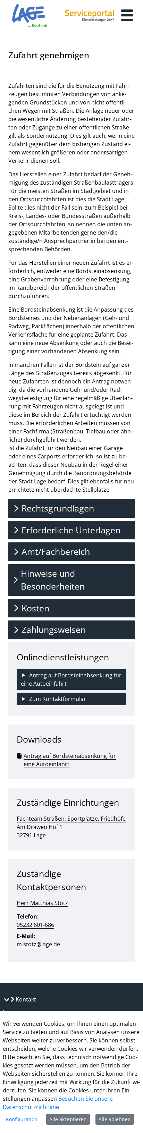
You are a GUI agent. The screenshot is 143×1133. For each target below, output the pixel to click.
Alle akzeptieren (68, 1119)
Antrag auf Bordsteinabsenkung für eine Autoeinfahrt (70, 760)
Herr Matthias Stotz (42, 903)
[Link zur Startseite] (29, 15)
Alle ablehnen (115, 1119)
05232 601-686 (35, 925)
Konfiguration (21, 1119)
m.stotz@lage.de (38, 944)
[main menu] (127, 16)
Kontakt (25, 999)
